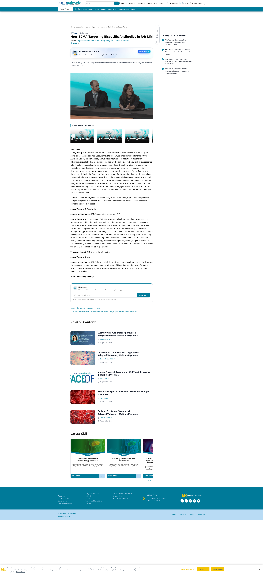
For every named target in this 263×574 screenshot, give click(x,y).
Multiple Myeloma (93, 308)
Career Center (112, 9)
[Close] (259, 569)
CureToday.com (64, 498)
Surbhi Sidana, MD (106, 339)
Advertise (61, 496)
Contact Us (201, 515)
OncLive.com (63, 501)
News (123, 3)
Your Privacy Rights (120, 498)
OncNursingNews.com (67, 503)
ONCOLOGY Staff (106, 418)
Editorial (88, 496)
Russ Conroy (104, 378)
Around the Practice (83, 27)
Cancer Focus (64, 9)
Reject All (203, 569)
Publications (151, 3)
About (60, 493)
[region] (131, 569)
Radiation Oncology (123, 9)
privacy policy (112, 299)
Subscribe (142, 295)
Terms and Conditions (94, 501)
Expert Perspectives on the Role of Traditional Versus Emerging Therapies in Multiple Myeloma (104, 312)
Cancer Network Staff (107, 359)
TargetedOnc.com (92, 493)
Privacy (88, 503)
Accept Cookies (218, 569)
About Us (183, 515)
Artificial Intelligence (100, 9)
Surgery (133, 9)
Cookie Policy (20, 572)
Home (72, 27)
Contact (88, 498)
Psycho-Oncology (88, 9)
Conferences (141, 3)
